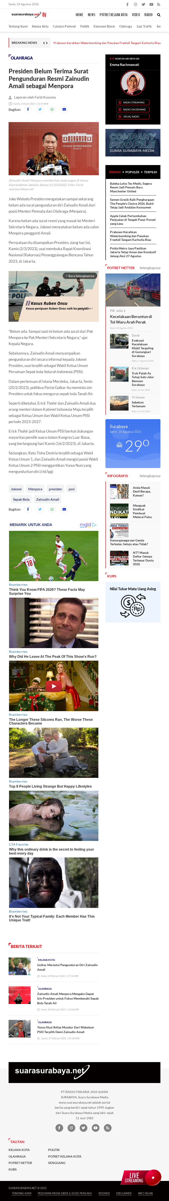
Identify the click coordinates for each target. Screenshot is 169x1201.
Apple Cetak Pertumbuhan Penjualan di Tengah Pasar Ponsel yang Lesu (133, 219)
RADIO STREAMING (134, 102)
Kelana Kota (40, 26)
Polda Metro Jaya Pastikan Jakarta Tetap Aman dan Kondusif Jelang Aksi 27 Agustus (104, 43)
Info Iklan (145, 1193)
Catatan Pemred (64, 26)
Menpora (35, 489)
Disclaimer (124, 1193)
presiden (55, 489)
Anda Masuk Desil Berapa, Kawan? (142, 491)
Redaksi (104, 1193)
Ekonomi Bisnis (104, 26)
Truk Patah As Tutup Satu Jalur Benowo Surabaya (143, 379)
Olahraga (125, 26)
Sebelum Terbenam (138, 404)
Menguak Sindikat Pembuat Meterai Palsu (142, 511)
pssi (72, 489)
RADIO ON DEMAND (134, 109)
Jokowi (16, 489)
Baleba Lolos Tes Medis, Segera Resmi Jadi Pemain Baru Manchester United (131, 187)
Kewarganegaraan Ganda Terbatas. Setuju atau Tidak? (129, 542)
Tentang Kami (18, 26)
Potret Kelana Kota (114, 15)
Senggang (56, 1163)
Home (79, 15)
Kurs (13, 1169)
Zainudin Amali (47, 499)
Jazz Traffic (144, 26)
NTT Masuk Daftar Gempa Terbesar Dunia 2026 (143, 558)
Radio (148, 15)
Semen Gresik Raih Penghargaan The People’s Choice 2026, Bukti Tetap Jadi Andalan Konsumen (132, 203)
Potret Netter (20, 1163)
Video (136, 15)
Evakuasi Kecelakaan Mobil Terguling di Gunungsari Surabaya (142, 348)
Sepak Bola (21, 499)
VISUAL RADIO (131, 116)
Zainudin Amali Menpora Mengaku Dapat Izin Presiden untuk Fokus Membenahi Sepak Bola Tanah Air (68, 998)
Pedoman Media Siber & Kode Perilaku (65, 1193)
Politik (84, 26)
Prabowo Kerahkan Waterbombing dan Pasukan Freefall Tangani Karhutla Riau (130, 236)
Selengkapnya (150, 268)
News (91, 15)
